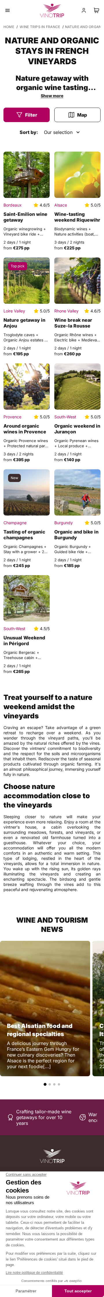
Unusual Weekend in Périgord (24, 640)
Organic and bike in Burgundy (76, 534)
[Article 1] (45, 1084)
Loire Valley (14, 310)
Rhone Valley (66, 310)
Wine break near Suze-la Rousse (73, 323)
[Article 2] (50, 1084)
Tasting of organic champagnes (24, 534)
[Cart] (96, 10)
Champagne (15, 522)
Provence (12, 416)
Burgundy (63, 522)
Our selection (58, 132)
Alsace (60, 205)
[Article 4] (59, 1084)
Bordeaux (12, 205)
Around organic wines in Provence (24, 429)
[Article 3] (54, 1084)
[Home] (52, 1156)
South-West (65, 416)
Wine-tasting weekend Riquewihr (77, 217)
